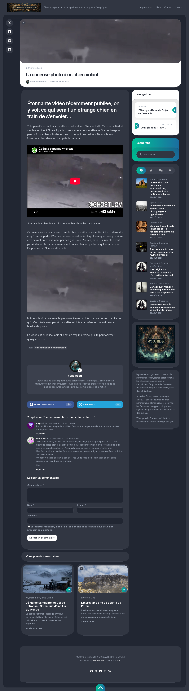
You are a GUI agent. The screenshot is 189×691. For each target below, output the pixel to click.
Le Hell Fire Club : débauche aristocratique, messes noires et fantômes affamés (160, 188)
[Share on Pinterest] (9, 40)
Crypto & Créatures (159, 243)
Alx (118, 660)
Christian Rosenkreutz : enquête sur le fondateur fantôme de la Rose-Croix (162, 230)
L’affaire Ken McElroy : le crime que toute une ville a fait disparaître (162, 289)
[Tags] (170, 170)
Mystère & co (35, 67)
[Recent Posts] (141, 170)
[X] (96, 671)
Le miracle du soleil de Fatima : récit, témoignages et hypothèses (162, 210)
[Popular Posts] (151, 170)
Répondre (40, 433)
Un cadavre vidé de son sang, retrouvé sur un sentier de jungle (162, 307)
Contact (168, 7)
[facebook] (91, 671)
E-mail (81, 505)
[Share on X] (9, 23)
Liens (158, 7)
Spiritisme (162, 179)
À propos (144, 7)
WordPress (98, 660)
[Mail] (109, 671)
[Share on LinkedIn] (9, 49)
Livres (178, 7)
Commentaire (35, 485)
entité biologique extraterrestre (50, 347)
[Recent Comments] (160, 170)
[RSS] (105, 671)
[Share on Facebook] (9, 32)
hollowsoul (38, 82)
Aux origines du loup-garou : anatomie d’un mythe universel (162, 252)
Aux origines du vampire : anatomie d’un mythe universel (161, 272)
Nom (30, 505)
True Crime (47, 597)
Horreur (153, 179)
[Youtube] (100, 671)
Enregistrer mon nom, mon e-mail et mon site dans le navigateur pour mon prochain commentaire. (70, 528)
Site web (32, 515)
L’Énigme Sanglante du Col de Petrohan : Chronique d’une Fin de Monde (46, 606)
